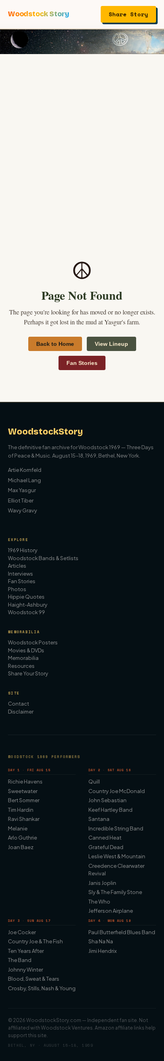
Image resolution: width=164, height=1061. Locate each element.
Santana (98, 819)
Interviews (20, 573)
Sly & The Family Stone (115, 892)
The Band (19, 960)
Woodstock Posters (33, 642)
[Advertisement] (82, 140)
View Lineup (111, 344)
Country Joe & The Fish (35, 941)
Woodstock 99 (26, 612)
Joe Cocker (22, 932)
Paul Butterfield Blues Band (121, 932)
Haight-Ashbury (27, 604)
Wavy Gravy (22, 510)
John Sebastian (107, 800)
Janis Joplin (102, 883)
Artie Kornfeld (24, 470)
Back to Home (55, 344)
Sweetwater (22, 791)
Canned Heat (104, 837)
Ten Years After (26, 951)
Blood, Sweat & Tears (33, 979)
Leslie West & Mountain (116, 856)
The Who (99, 901)
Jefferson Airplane (110, 911)
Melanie (17, 828)
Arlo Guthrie (22, 837)
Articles (17, 566)
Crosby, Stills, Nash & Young (42, 988)
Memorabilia (23, 658)
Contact (18, 703)
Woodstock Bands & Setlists (43, 558)
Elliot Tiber (20, 500)
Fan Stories (82, 363)
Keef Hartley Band (110, 810)
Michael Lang (24, 480)
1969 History (22, 550)
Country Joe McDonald (116, 791)
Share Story (128, 14)
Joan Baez (20, 847)
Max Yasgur (22, 490)
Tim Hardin (20, 810)
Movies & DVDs (26, 650)
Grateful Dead (105, 847)
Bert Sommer (23, 800)
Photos (17, 589)
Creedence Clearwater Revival (116, 870)
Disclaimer (20, 711)
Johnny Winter (25, 969)
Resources (21, 666)
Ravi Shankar (23, 819)
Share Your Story (28, 673)
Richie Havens (25, 781)
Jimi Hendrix (102, 951)
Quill (94, 781)
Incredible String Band (115, 828)
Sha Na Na (100, 941)
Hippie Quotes (26, 597)
